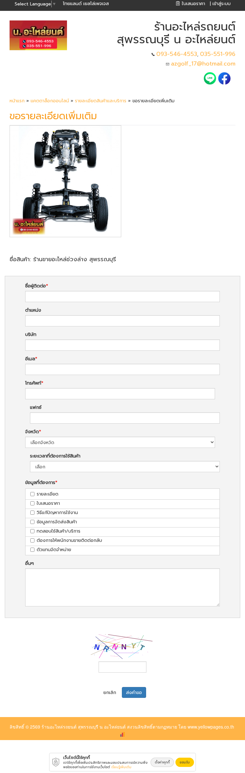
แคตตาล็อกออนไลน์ (50, 101)
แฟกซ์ (35, 407)
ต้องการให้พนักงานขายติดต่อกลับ (69, 540)
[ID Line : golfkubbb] (211, 78)
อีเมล (30, 358)
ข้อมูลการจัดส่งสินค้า (57, 522)
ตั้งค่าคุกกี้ (162, 762)
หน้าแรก (17, 101)
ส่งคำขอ (134, 692)
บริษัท (30, 334)
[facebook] (224, 78)
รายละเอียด (47, 494)
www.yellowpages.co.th (211, 726)
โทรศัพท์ (33, 383)
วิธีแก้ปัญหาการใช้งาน (57, 512)
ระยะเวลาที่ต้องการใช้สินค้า (55, 456)
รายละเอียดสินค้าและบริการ (101, 101)
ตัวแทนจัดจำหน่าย (54, 549)
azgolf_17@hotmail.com (203, 63)
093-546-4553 (176, 54)
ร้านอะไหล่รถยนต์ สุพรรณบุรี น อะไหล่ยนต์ (83, 726)
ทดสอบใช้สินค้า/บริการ (58, 531)
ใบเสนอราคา (48, 503)
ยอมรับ (185, 762)
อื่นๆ (29, 563)
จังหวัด (32, 431)
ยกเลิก (109, 692)
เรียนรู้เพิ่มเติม (121, 767)
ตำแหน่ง (33, 310)
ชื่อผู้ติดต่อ (35, 286)
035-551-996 (217, 54)
